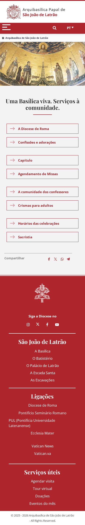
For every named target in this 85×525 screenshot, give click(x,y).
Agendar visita (42, 481)
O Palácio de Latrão (42, 365)
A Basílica (42, 351)
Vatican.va (42, 453)
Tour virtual (42, 488)
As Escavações (42, 380)
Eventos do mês (42, 503)
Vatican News (43, 446)
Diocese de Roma (42, 405)
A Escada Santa (42, 372)
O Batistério (42, 358)
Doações (42, 496)
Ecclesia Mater (42, 433)
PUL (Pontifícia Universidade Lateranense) (32, 423)
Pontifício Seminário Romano (42, 413)
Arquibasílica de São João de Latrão (26, 37)
